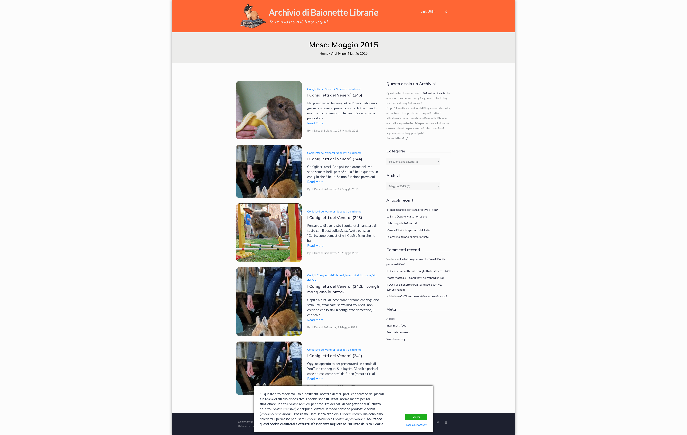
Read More (315, 123)
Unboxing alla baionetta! (401, 223)
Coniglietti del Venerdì (321, 89)
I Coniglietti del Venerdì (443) (432, 271)
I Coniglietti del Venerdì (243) (334, 217)
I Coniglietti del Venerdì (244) (334, 158)
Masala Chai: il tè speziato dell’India (408, 230)
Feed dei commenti (398, 332)
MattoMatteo (395, 277)
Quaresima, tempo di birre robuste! (408, 236)
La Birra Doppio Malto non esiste (406, 216)
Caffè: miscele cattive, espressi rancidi (423, 296)
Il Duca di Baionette (324, 130)
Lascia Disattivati (416, 424)
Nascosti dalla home (349, 89)
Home (324, 53)
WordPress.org (395, 339)
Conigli (311, 275)
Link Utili (426, 11)
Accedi (390, 318)
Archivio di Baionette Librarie (324, 12)
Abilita (416, 417)
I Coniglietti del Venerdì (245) (334, 95)
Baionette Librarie (434, 93)
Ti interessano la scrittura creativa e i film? (412, 209)
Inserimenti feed (396, 325)
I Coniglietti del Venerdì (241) (334, 355)
